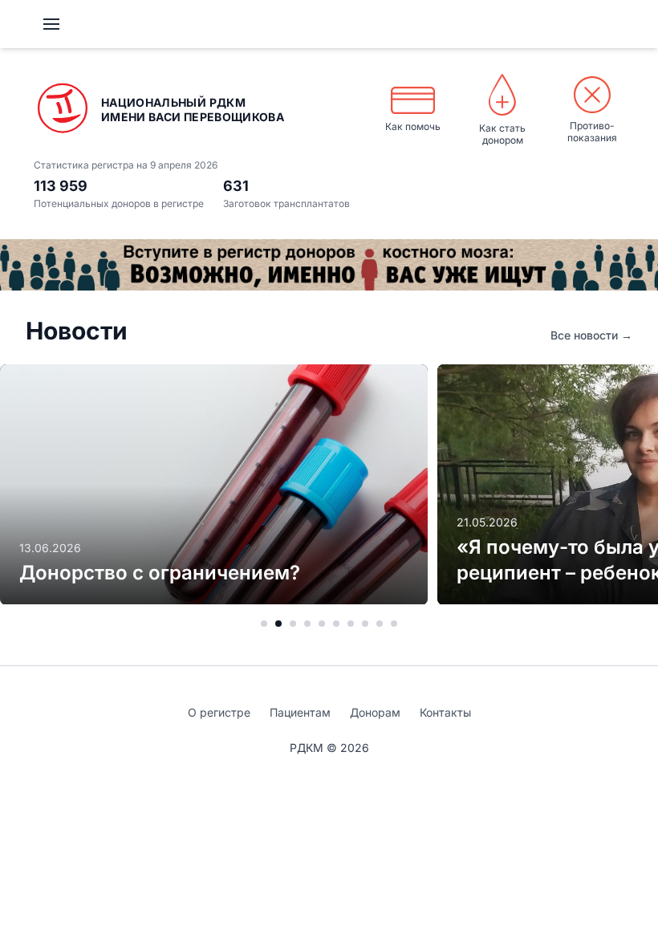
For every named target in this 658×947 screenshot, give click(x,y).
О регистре (219, 712)
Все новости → (591, 335)
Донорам (375, 712)
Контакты (445, 712)
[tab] (264, 623)
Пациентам (300, 712)
